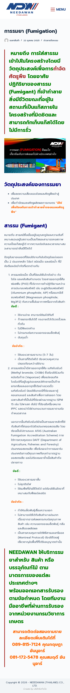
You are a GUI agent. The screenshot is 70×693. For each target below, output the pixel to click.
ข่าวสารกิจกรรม (50, 40)
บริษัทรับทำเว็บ (40, 688)
